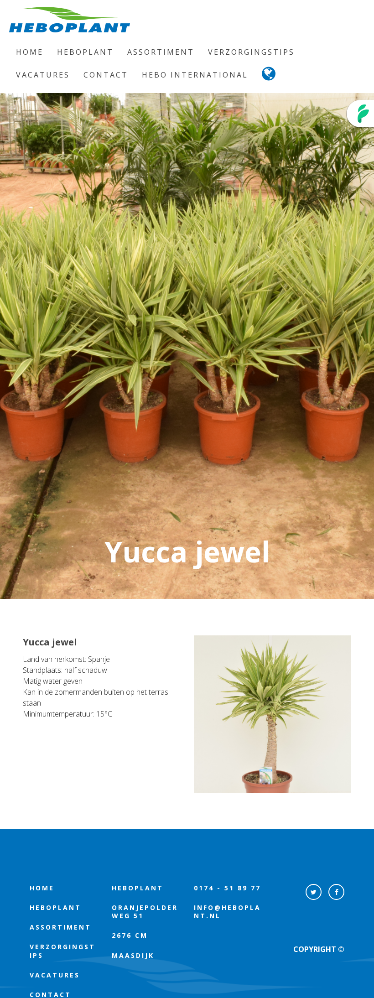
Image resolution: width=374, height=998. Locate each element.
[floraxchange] (360, 113)
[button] (269, 75)
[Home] (69, 19)
